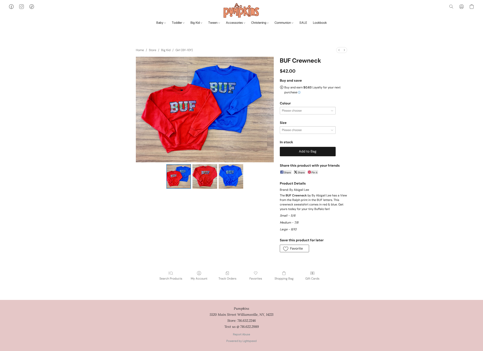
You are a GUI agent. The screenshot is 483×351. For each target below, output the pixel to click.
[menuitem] (339, 50)
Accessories (235, 23)
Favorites (255, 278)
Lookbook (320, 23)
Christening (259, 23)
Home (140, 50)
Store (152, 50)
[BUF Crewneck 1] (204, 176)
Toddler (177, 23)
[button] (241, 10)
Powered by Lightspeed (241, 341)
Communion (283, 23)
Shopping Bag (284, 278)
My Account (199, 278)
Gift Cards (312, 278)
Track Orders (227, 278)
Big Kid (195, 23)
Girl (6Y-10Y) (184, 50)
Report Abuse (241, 334)
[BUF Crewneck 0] (178, 176)
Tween (213, 23)
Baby (160, 23)
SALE (303, 23)
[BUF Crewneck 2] (231, 176)
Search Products (170, 278)
